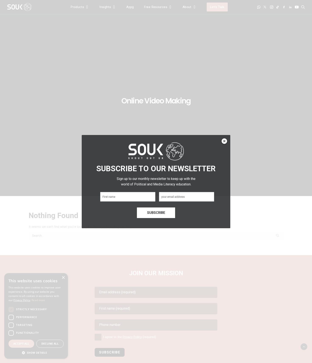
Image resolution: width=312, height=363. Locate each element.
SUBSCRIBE (156, 213)
